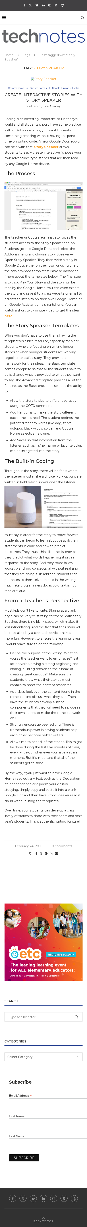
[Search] (82, 17)
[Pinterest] (56, 5)
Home (9, 55)
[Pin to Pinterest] (46, 853)
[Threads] (62, 5)
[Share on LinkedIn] (51, 853)
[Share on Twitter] (41, 853)
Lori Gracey (52, 106)
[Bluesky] (36, 5)
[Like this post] (30, 853)
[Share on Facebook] (36, 853)
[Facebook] (24, 5)
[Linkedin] (43, 5)
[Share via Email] (56, 853)
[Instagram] (49, 5)
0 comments (62, 846)
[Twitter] (30, 5)
